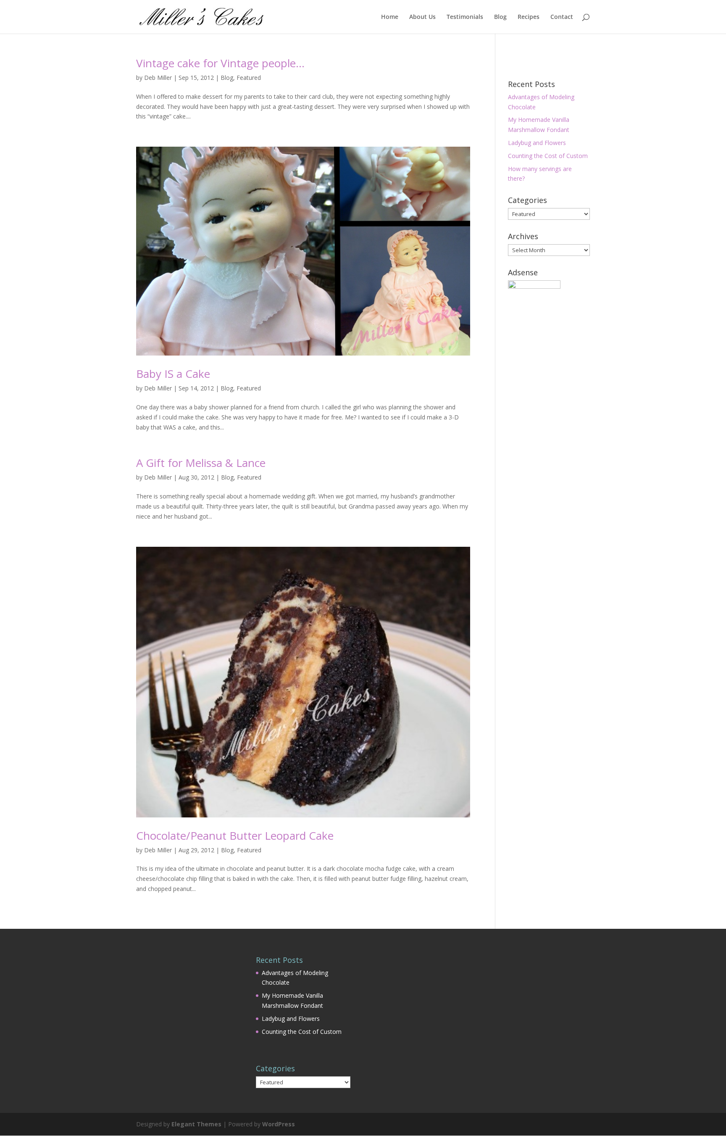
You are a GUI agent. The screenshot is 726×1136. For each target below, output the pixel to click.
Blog (500, 17)
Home (389, 17)
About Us (422, 17)
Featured (249, 78)
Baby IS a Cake (173, 373)
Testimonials (465, 17)
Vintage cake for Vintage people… (220, 63)
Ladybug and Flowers (537, 143)
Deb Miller (158, 78)
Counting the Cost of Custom (548, 156)
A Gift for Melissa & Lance (201, 462)
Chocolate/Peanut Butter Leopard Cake (235, 835)
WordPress (278, 1124)
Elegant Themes (196, 1124)
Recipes (528, 17)
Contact (561, 17)
